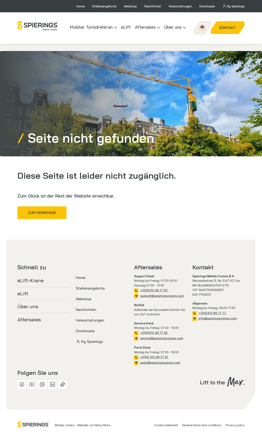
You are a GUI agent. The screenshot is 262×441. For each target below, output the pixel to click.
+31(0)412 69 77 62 (154, 332)
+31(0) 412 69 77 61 (154, 357)
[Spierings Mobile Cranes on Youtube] (32, 384)
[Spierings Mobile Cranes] (37, 25)
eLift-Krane (30, 280)
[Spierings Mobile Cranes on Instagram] (42, 384)
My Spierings (236, 6)
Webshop (130, 6)
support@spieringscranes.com (162, 296)
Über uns (173, 27)
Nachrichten (152, 6)
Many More (102, 425)
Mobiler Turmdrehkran (91, 27)
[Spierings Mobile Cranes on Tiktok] (62, 384)
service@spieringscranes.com (161, 338)
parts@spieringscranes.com (160, 362)
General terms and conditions (201, 425)
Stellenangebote (104, 6)
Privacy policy (235, 425)
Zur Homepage (42, 212)
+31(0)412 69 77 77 (212, 313)
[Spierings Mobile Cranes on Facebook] (21, 384)
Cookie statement (166, 425)
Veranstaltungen (180, 6)
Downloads (207, 6)
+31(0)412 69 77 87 (154, 290)
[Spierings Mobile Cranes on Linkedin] (52, 384)
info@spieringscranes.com (217, 318)
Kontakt (227, 27)
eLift (126, 27)
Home (80, 6)
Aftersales (145, 27)
